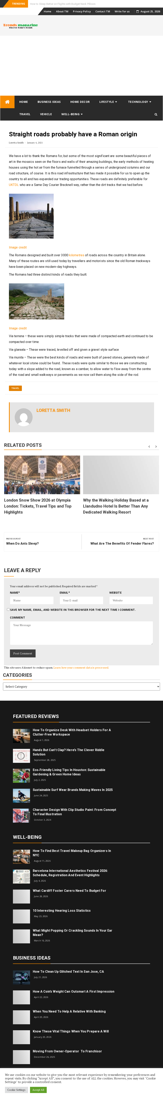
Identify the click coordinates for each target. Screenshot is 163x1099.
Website (115, 592)
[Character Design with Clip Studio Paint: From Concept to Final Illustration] (21, 815)
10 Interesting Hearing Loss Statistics (62, 910)
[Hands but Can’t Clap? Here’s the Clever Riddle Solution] (21, 755)
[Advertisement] (81, 65)
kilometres (76, 255)
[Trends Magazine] (7, 102)
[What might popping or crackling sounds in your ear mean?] (21, 936)
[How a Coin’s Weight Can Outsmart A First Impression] (21, 997)
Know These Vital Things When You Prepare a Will (71, 1031)
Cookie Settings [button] (16, 1090)
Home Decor (80, 102)
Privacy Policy (82, 11)
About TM (62, 11)
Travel (25, 114)
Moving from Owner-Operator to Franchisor (67, 1051)
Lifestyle (106, 102)
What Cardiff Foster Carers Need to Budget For (69, 891)
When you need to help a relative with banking (69, 1011)
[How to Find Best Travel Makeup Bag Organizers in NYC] (21, 856)
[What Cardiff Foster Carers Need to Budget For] (21, 896)
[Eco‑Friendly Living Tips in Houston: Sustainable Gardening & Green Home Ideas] (21, 775)
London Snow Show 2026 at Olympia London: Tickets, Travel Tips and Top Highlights (38, 506)
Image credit (18, 247)
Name (15, 592)
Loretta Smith (16, 142)
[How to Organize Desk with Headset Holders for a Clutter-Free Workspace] (21, 736)
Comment (17, 617)
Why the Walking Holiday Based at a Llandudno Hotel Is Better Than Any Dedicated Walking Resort (116, 506)
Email (65, 592)
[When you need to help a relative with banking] (21, 1017)
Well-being (70, 114)
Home (47, 11)
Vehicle (46, 114)
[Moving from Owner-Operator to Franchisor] (21, 1057)
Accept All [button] (38, 1090)
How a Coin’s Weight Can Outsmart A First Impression (73, 991)
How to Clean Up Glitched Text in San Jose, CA (68, 971)
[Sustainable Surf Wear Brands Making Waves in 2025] (21, 795)
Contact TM (102, 11)
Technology (138, 102)
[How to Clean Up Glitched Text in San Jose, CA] (21, 977)
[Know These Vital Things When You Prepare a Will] (21, 1037)
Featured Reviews (36, 716)
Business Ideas (49, 102)
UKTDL (14, 185)
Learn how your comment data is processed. (81, 667)
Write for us (122, 11)
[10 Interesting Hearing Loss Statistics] (21, 916)
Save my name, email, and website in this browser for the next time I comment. (73, 610)
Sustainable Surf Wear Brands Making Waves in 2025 (73, 790)
